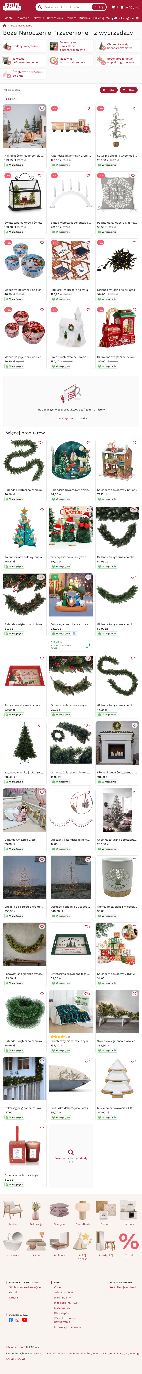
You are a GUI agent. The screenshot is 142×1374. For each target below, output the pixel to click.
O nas (57, 1287)
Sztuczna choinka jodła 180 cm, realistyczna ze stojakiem (41, 772)
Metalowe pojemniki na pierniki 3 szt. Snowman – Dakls (41, 289)
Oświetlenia (55, 18)
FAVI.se (108, 1353)
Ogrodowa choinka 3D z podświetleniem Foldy (81, 906)
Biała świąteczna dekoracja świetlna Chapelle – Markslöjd (89, 357)
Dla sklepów (62, 1313)
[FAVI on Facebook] (11, 1320)
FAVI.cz (40, 1353)
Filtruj (131, 89)
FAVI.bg (134, 1353)
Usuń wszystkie (64, 418)
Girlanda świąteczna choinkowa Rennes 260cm (35, 490)
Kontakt (14, 1292)
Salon (36, 1255)
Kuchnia (84, 18)
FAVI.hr (86, 1353)
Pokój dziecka (82, 1257)
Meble (8, 18)
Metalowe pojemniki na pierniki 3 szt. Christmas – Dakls (41, 357)
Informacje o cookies (67, 1327)
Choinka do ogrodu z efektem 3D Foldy (30, 906)
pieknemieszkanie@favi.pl (29, 1287)
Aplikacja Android (125, 1287)
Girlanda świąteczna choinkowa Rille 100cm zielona (84, 772)
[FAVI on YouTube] (24, 1320)
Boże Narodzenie (21, 25)
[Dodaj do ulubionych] (42, 108)
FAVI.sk (52, 1353)
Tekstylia (38, 18)
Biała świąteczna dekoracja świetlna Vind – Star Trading (87, 222)
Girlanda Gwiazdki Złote (20, 839)
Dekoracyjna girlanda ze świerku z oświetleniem (36, 1108)
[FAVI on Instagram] (17, 1320)
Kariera (13, 1297)
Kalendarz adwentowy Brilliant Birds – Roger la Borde (39, 557)
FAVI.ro (63, 1353)
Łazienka (99, 18)
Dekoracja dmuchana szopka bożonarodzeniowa (82, 624)
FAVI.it (96, 1353)
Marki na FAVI (63, 1297)
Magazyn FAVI (62, 1307)
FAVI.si (21, 1358)
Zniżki (129, 1255)
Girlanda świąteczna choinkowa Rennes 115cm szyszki (39, 624)
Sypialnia (59, 1255)
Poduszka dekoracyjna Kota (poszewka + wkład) (82, 1108)
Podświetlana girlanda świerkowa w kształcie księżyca (40, 974)
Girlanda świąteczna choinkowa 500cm (29, 1041)
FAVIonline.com (15, 1346)
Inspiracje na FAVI (65, 1302)
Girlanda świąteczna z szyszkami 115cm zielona (82, 705)
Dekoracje (22, 18)
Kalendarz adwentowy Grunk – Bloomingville (80, 155)
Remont (71, 18)
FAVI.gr (10, 1358)
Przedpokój (106, 1255)
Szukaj (99, 7)
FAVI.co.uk (121, 1353)
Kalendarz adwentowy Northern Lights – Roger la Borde (87, 490)
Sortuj (111, 89)
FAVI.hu (74, 1353)
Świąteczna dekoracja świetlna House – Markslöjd (37, 222)
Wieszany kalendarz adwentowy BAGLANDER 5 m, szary (88, 839)
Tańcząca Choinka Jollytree (68, 557)
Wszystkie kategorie (120, 18)
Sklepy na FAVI (63, 1292)
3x (69, 1036)
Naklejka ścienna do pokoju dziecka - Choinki (34, 155)
